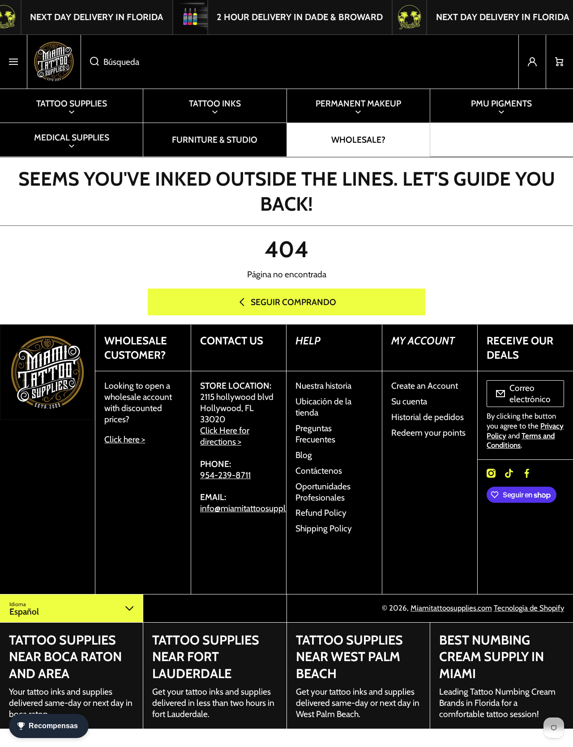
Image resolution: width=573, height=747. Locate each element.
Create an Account (424, 385)
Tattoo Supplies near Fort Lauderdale (205, 656)
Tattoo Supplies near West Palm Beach (349, 656)
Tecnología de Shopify (529, 607)
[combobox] (300, 61)
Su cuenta (409, 401)
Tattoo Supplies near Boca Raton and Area (65, 656)
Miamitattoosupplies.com (451, 607)
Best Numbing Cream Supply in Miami (491, 656)
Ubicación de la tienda (323, 407)
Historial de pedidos (427, 417)
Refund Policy (320, 512)
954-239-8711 (225, 475)
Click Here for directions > (224, 436)
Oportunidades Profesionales (323, 492)
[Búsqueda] (90, 61)
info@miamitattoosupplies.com (257, 508)
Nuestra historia (323, 385)
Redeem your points (428, 432)
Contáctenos (318, 470)
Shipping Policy (323, 528)
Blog (303, 455)
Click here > (124, 439)
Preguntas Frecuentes (315, 434)
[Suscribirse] (551, 393)
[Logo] (54, 62)
